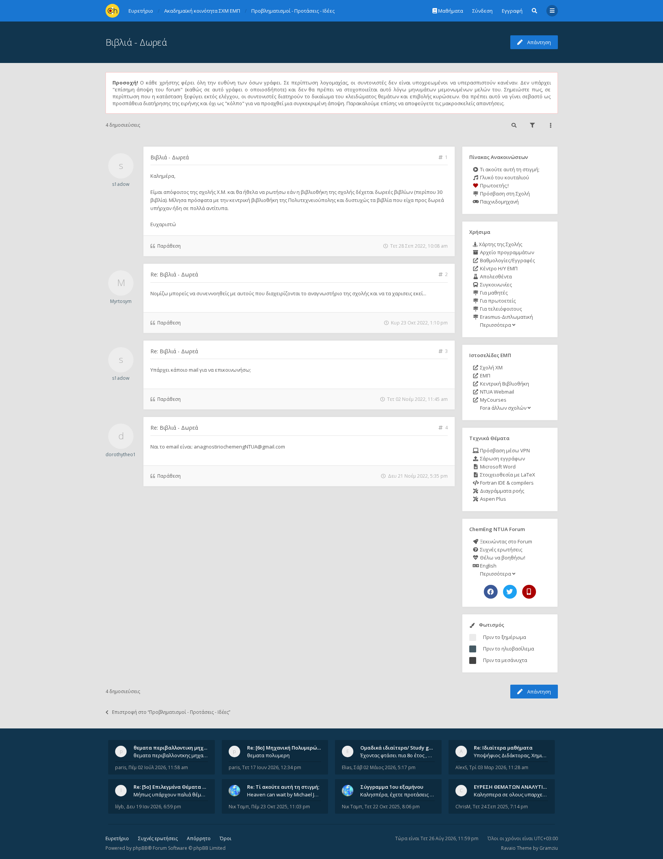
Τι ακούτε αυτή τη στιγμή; (509, 169)
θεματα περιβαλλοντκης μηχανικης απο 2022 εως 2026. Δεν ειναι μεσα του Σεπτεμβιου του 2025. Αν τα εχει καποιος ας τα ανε (171, 755)
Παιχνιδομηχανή (499, 201)
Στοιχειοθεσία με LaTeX (507, 474)
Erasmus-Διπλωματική (506, 316)
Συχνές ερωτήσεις (500, 549)
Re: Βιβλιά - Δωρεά (174, 274)
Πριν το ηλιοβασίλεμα (508, 648)
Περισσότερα (495, 324)
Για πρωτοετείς (497, 300)
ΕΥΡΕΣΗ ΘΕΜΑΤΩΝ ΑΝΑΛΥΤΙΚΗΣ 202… (520, 786)
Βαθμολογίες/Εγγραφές (507, 260)
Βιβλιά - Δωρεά (136, 42)
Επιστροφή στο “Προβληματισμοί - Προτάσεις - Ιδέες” (171, 712)
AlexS (461, 767)
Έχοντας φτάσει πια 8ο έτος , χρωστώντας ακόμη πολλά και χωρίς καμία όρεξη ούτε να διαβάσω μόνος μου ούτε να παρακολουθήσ (397, 755)
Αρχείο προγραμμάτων (506, 252)
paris (120, 767)
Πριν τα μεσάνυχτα (505, 660)
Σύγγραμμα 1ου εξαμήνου (391, 786)
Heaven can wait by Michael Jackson (284, 794)
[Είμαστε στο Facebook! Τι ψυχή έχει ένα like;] (491, 592)
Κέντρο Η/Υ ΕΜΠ (498, 268)
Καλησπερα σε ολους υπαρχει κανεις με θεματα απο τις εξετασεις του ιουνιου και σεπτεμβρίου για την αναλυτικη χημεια (511, 794)
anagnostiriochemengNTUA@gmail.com (239, 446)
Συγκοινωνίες (495, 284)
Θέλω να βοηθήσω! (502, 557)
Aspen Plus (492, 498)
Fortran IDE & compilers (506, 482)
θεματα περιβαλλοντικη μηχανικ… (176, 747)
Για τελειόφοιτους (500, 308)
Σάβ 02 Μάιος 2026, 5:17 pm (385, 767)
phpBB (140, 848)
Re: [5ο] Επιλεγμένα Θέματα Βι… (172, 786)
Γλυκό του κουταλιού (504, 177)
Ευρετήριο (117, 838)
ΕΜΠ (484, 375)
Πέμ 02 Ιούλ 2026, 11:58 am (158, 767)
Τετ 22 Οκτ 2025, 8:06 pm (392, 806)
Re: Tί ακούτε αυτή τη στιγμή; (283, 786)
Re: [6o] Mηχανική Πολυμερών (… (287, 747)
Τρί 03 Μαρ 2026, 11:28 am (498, 767)
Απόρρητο (199, 838)
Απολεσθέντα (495, 276)
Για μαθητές (493, 292)
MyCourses (492, 399)
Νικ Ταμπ (239, 806)
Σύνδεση (482, 10)
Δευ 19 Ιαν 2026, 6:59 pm (153, 806)
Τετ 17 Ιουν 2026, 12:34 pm (271, 767)
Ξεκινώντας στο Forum (505, 541)
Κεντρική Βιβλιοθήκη (504, 383)
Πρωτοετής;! (494, 185)
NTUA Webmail (496, 391)
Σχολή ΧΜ (491, 367)
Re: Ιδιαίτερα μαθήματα (503, 747)
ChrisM (462, 806)
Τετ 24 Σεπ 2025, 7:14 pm (500, 806)
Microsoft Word (497, 466)
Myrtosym (121, 301)
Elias (346, 767)
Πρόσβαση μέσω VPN (504, 450)
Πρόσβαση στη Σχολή (504, 193)
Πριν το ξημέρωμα (504, 637)
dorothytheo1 (121, 454)
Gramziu (548, 848)
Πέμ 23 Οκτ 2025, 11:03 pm (280, 806)
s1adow (120, 184)
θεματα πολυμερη (268, 755)
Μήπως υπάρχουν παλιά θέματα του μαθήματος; (171, 794)
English (487, 565)
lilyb (119, 806)
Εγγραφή (512, 10)
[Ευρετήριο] (112, 11)
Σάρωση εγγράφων (502, 458)
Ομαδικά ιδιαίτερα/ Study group (400, 747)
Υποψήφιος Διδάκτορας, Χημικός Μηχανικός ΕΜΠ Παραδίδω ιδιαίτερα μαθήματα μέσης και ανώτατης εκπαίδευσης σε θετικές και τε (511, 755)
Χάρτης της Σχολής (500, 244)
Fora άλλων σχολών (503, 407)
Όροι (225, 838)
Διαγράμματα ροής (501, 490)
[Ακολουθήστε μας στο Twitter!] (510, 592)
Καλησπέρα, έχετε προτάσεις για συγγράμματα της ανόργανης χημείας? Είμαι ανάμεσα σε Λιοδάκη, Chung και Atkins (397, 794)
